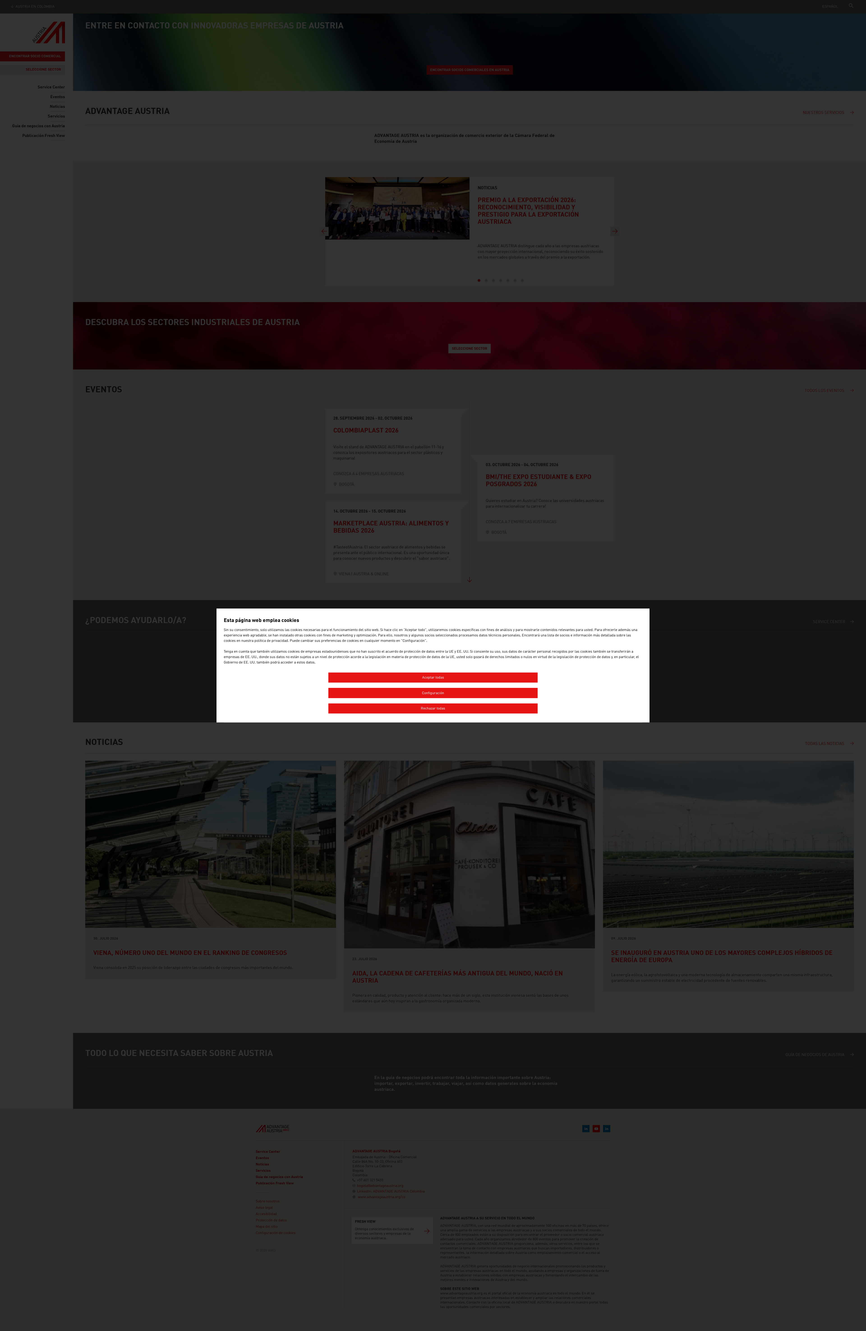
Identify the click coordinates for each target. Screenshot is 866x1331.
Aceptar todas (433, 678)
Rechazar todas (433, 709)
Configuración (433, 693)
